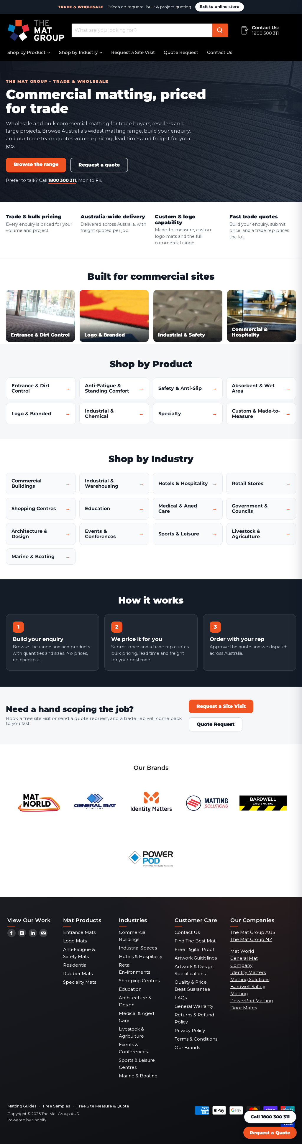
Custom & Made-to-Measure (256, 413)
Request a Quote (270, 1132)
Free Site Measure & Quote (103, 1106)
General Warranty (194, 1006)
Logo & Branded (31, 413)
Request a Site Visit (133, 52)
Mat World (242, 951)
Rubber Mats (78, 973)
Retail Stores (247, 483)
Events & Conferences (100, 533)
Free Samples (56, 1106)
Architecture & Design (29, 533)
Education (97, 508)
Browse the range (36, 164)
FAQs (181, 997)
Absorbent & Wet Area (253, 388)
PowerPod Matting (251, 1000)
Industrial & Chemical (99, 413)
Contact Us (220, 52)
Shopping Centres (34, 508)
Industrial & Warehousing (101, 483)
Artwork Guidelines (196, 958)
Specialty (169, 413)
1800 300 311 (265, 33)
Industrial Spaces (138, 948)
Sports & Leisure (178, 534)
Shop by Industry (79, 52)
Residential (75, 965)
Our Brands (187, 1047)
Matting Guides (21, 1106)
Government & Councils (250, 508)
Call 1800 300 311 (270, 1117)
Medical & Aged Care (177, 508)
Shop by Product (27, 52)
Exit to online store (219, 6)
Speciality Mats (79, 982)
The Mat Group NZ (251, 939)
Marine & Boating (33, 556)
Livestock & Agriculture (246, 533)
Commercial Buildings (27, 483)
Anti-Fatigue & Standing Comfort (107, 388)
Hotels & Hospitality (183, 483)
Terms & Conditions (196, 1039)
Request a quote (99, 165)
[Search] (220, 30)
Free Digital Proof (194, 949)
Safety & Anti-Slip (180, 388)
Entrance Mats (79, 932)
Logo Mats (75, 941)
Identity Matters (248, 972)
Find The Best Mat (195, 941)
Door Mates (243, 1008)
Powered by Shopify (26, 1119)
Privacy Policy (190, 1030)
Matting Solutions (249, 979)
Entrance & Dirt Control (31, 388)
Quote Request (181, 52)
